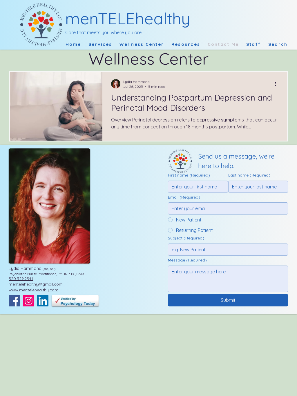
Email (184, 197)
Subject (186, 238)
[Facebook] (14, 300)
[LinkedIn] (42, 300)
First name (189, 175)
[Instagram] (28, 300)
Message (187, 260)
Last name (249, 175)
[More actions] (277, 83)
